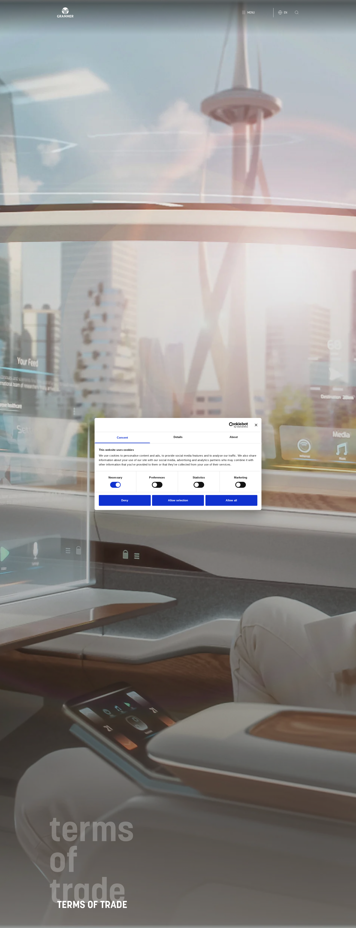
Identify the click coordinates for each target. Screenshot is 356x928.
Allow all (231, 500)
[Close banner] (256, 425)
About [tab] (234, 437)
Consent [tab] (122, 437)
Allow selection (178, 500)
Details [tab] (178, 437)
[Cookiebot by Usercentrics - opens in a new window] (231, 425)
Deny (124, 500)
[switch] (157, 485)
